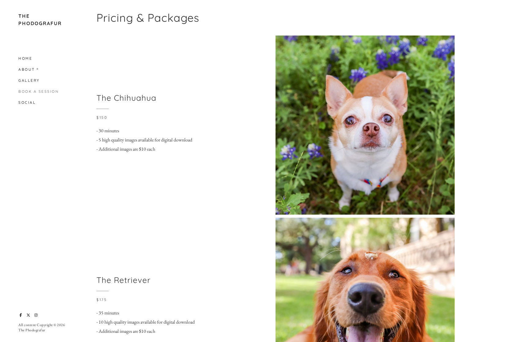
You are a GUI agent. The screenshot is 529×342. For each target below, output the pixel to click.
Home (25, 58)
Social (27, 102)
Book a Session (38, 91)
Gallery (29, 80)
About (26, 69)
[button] (37, 68)
